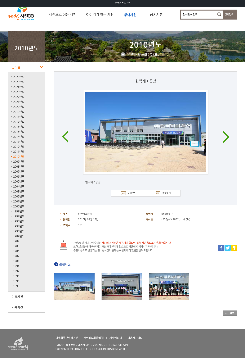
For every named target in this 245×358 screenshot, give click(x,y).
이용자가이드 (134, 337)
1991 (16, 266)
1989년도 (18, 236)
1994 (16, 276)
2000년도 (18, 206)
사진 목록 (229, 313)
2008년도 (18, 166)
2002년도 (18, 196)
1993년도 (18, 226)
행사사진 (129, 15)
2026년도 (18, 76)
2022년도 (18, 96)
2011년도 (18, 151)
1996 (16, 281)
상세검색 (229, 14)
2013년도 (18, 141)
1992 (16, 271)
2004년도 (18, 186)
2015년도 (18, 131)
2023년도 (18, 91)
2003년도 (18, 191)
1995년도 (18, 221)
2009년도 (18, 161)
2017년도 (18, 121)
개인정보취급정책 (94, 337)
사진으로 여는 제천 (62, 15)
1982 (16, 241)
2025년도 (18, 81)
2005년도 (18, 181)
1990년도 (18, 231)
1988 (16, 261)
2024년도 (18, 86)
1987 (16, 256)
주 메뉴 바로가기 (123, 2)
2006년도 (18, 176)
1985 (16, 246)
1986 (16, 251)
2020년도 (18, 106)
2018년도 (18, 116)
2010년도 (18, 156)
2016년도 (18, 126)
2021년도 (18, 101)
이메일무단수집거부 (67, 337)
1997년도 (18, 216)
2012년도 (18, 146)
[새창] (221, 250)
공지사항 (156, 15)
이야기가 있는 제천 (100, 15)
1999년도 (18, 211)
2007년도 (18, 171)
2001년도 (18, 201)
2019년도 (18, 111)
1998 (16, 286)
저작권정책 (115, 337)
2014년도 (18, 136)
